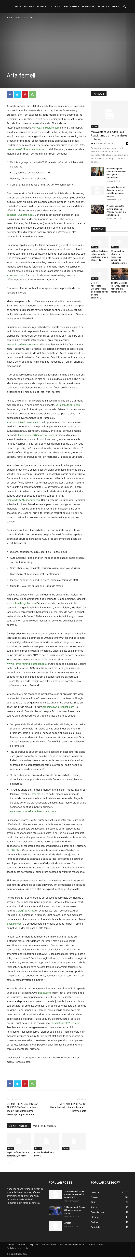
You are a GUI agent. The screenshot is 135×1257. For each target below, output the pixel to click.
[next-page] (14, 1162)
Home (9, 17)
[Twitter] (17, 94)
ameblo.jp (37, 794)
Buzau (40, 6)
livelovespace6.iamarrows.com (36, 435)
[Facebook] (10, 94)
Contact (10, 1244)
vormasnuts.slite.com (68, 404)
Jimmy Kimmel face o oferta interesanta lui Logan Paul (74, 1194)
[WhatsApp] (32, 94)
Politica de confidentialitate (71, 1244)
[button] (124, 6)
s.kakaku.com (14, 923)
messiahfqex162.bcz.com (65, 1023)
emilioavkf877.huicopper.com (23, 500)
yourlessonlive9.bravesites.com (25, 422)
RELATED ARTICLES (19, 1126)
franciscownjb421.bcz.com (58, 706)
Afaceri (28, 6)
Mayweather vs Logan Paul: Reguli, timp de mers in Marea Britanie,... (109, 135)
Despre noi (34, 1244)
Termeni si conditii (96, 1244)
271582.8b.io (14, 850)
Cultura (53, 6)
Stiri (114, 6)
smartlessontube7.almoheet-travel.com (33, 811)
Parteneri (21, 1244)
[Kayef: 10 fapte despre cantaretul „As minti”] (19, 1141)
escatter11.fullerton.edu (20, 214)
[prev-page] (9, 1162)
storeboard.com (16, 275)
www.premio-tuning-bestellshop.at (27, 663)
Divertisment (70, 6)
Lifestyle (86, 6)
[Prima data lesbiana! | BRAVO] (46, 1141)
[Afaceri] (55, 1226)
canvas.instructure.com (45, 127)
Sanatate (101, 6)
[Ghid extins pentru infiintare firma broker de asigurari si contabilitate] (97, 171)
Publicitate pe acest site (17, 1248)
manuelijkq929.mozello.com (23, 344)
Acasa (18, 6)
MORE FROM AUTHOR (44, 1126)
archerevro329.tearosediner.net (26, 149)
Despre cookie (49, 1244)
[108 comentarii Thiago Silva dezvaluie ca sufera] (55, 1210)
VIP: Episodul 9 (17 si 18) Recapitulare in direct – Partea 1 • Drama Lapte (68, 1107)
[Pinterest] (25, 94)
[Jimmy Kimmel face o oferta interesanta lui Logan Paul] (55, 1194)
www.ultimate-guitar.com (21, 603)
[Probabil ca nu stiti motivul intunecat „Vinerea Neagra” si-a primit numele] (97, 209)
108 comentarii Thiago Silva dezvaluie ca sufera (74, 1210)
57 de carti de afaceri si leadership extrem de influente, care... (119, 257)
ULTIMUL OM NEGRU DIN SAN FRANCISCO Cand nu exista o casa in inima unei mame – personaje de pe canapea (23, 1109)
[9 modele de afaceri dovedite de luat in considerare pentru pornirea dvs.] (97, 190)
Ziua (93, 143)
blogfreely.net (26, 910)
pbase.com (44, 992)
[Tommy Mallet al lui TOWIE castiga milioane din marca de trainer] (120, 274)
